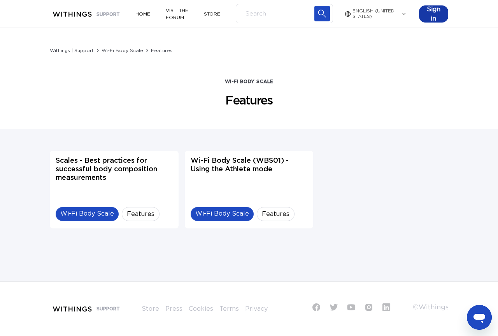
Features (161, 50)
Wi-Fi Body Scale (122, 50)
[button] (433, 14)
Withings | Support (72, 50)
